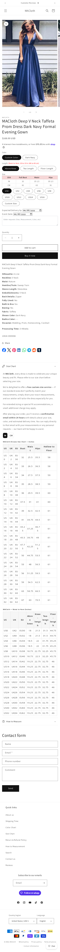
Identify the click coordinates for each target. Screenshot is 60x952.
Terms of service (50, 942)
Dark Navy (30, 157)
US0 (7, 191)
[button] (6, 11)
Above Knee (10, 168)
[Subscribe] (44, 883)
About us (10, 815)
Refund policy (24, 942)
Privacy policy (36, 942)
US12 (19, 197)
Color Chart (11, 827)
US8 (49, 191)
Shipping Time (12, 821)
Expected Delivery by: (12, 210)
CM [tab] (11, 435)
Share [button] (7, 343)
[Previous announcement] (5, 3)
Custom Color (11, 157)
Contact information (31, 946)
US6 (39, 191)
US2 (17, 191)
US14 (30, 197)
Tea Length (28, 168)
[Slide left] (24, 112)
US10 (7, 197)
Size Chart (10, 833)
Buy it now (30, 255)
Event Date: (7, 214)
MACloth (13, 942)
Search (9, 852)
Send (10, 788)
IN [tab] (5, 435)
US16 (42, 197)
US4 (28, 191)
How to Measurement (15, 846)
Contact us (10, 859)
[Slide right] (36, 112)
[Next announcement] (55, 3)
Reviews (9, 865)
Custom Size (11, 203)
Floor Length (47, 168)
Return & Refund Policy (16, 840)
